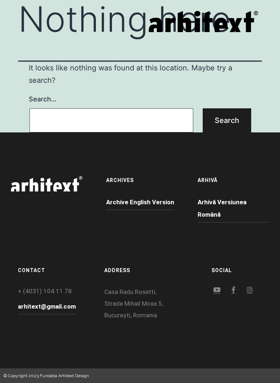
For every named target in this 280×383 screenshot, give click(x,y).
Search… (43, 99)
